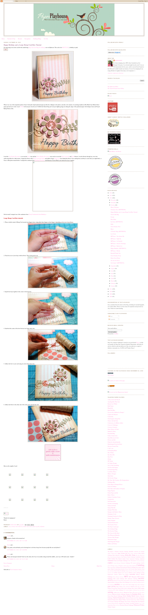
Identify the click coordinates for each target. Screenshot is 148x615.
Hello (112, 224)
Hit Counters (111, 375)
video (143, 603)
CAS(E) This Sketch (17, 526)
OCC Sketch (123, 584)
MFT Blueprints (133, 577)
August (113, 268)
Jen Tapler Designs (112, 463)
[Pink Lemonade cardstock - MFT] (10, 488)
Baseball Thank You (115, 253)
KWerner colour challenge (135, 572)
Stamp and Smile (112, 505)
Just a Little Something (113, 465)
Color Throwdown (132, 560)
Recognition (27, 38)
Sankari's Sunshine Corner (114, 497)
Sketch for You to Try (129, 592)
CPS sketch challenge (135, 563)
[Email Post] (25, 524)
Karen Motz (118, 60)
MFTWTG (110, 580)
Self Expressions (112, 501)
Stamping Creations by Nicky (115, 516)
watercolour (110, 605)
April (112, 278)
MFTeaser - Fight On (116, 238)
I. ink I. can (110, 448)
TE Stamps (121, 601)
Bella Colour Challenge (133, 553)
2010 (111, 291)
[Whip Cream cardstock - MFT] (22, 488)
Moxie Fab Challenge (124, 582)
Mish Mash (110, 476)
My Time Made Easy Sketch (135, 582)
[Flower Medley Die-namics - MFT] (47, 475)
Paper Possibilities (112, 486)
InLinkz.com (6, 507)
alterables (131, 551)
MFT (38, 526)
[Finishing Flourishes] (10, 475)
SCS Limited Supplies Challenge (130, 590)
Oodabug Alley (111, 482)
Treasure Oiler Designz (113, 537)
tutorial (120, 603)
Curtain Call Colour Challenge (129, 565)
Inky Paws (110, 457)
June (112, 273)
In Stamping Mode (112, 450)
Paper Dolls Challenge (139, 584)
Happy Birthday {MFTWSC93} (118, 248)
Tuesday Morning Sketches (113, 603)
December (113, 200)
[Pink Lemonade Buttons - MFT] (10, 500)
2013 (111, 195)
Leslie (8, 554)
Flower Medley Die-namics (42, 156)
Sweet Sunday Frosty (116, 255)
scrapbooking (110, 590)
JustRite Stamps (117, 572)
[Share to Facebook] (32, 525)
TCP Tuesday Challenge (113, 601)
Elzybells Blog (111, 433)
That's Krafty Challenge (129, 601)
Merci (112, 229)
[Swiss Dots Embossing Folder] (22, 500)
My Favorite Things (112, 478)
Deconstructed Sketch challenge (128, 567)
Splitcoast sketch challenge (118, 594)
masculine (132, 574)
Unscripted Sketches (134, 603)
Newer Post (6, 566)
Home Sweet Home (115, 258)
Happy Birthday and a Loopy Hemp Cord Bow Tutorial (124, 212)
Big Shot (138, 555)
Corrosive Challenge (125, 563)
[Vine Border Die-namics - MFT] (35, 475)
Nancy (138, 342)
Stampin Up (129, 594)
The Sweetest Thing (112, 531)
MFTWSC (141, 578)
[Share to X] (30, 525)
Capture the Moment (113, 414)
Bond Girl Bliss (111, 410)
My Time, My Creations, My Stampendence (118, 480)
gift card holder (111, 571)
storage (142, 594)
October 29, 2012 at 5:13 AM (17, 540)
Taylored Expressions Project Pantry (117, 599)
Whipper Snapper (111, 607)
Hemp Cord (57, 158)
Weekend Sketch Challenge (126, 605)
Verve (140, 603)
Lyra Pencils (126, 574)
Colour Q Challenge (140, 560)
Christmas (110, 560)
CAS (9, 526)
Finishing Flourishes (40, 160)
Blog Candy (110, 557)
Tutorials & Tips (11, 38)
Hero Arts (133, 571)
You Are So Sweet (115, 260)
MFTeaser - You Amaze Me (117, 236)
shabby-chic (116, 592)
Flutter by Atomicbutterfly (114, 442)
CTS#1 (21, 106)
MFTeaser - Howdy (115, 251)
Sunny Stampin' (111, 520)
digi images (138, 567)
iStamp (109, 459)
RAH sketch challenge (126, 588)
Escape (112, 217)
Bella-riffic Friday (130, 555)
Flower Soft (128, 569)
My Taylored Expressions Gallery (116, 88)
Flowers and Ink (111, 440)
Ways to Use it (116, 605)
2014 (111, 193)
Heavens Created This (113, 446)
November (113, 202)
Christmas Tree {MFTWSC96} (118, 209)
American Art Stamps (139, 551)
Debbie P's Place (112, 431)
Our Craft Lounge (130, 584)
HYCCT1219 (65, 47)
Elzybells (123, 569)
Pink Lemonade (65, 156)
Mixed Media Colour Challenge (130, 580)
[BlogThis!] (29, 525)
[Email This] (27, 525)
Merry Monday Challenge (118, 577)
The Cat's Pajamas (139, 601)
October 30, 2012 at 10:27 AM (17, 559)
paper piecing (112, 586)
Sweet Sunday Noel (115, 226)
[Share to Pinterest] (33, 525)
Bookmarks (115, 557)
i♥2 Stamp (110, 461)
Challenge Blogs (37, 38)
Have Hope (113, 219)
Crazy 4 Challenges (119, 565)
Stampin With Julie (112, 510)
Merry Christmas (115, 207)
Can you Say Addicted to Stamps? (116, 412)
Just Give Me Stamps (113, 467)
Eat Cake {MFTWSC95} (117, 222)
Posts (111, 316)
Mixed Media (121, 580)
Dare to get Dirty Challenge (114, 567)
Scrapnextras (111, 499)
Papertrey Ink (134, 586)
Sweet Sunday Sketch (129, 596)
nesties (117, 584)
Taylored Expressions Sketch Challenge (135, 599)
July (112, 271)
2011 (111, 289)
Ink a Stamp (111, 452)
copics (110, 562)
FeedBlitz (116, 333)
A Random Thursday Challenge (121, 551)
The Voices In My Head (113, 533)
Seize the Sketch (140, 590)
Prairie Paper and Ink (113, 493)
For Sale (46, 38)
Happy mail (128, 571)
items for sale (110, 572)
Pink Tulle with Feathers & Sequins (116, 488)
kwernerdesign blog (112, 469)
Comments (112, 319)
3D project (110, 551)
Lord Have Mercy (112, 471)
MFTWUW (115, 580)
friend (143, 569)
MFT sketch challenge (118, 578)
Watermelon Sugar (112, 539)
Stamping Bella (136, 594)
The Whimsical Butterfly (114, 535)
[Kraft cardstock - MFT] (35, 488)
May (112, 276)
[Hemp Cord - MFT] (47, 488)
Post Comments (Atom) (16, 569)
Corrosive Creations (112, 427)
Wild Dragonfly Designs (113, 541)
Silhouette (121, 592)
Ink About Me (111, 454)
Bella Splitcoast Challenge (118, 555)
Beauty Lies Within (112, 404)
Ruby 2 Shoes (111, 495)
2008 (111, 296)
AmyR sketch (114, 553)
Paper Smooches (126, 586)
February (113, 283)
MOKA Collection (115, 582)
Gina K (115, 571)
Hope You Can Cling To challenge (37, 47)
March (112, 281)
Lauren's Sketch (118, 574)
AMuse (109, 553)
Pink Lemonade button (39, 158)
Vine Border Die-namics (14, 156)
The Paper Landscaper (113, 526)
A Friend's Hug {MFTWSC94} (118, 231)
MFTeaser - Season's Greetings (118, 243)
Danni (8, 545)
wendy (8, 535)
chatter (124, 559)
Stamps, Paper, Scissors (113, 518)
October (113, 205)
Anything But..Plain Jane (114, 402)
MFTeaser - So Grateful (116, 241)
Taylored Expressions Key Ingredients (135, 598)
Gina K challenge (121, 571)
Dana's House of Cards (113, 429)
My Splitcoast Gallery (113, 86)
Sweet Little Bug (115, 214)
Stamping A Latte (112, 514)
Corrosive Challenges (113, 425)
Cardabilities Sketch (139, 557)
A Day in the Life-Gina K (114, 399)
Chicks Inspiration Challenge (132, 559)
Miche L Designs (112, 474)
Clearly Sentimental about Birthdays (37, 214)
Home (3, 38)
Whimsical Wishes (139, 605)
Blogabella (110, 408)
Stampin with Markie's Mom (114, 512)
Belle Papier (111, 406)
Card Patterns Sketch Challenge (128, 557)
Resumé (20, 38)
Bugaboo (119, 557)
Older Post (99, 566)
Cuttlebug (140, 565)
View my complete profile (115, 73)
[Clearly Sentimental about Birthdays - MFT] (22, 475)
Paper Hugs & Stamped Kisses (115, 484)
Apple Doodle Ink (122, 553)
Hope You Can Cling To (30, 526)
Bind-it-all (142, 555)
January (113, 286)
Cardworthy (110, 416)
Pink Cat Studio (141, 586)
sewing (42, 526)
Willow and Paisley (112, 543)
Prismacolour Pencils (116, 588)
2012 (111, 198)
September (113, 266)
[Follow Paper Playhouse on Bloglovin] (114, 53)
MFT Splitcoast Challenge (131, 578)
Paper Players (119, 586)
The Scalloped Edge (113, 529)
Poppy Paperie (111, 490)
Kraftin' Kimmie (125, 572)
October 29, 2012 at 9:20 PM (17, 550)
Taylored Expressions (113, 522)
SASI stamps (141, 588)
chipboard (142, 559)
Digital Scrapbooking (115, 569)
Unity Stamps (126, 603)
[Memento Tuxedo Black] (35, 500)
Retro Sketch (135, 588)
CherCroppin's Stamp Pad (114, 418)
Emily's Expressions (112, 435)
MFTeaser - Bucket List (116, 246)
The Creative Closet (112, 524)
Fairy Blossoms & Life (113, 438)
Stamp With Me (111, 507)
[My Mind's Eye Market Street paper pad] (47, 500)
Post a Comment (8, 563)
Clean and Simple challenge (121, 560)
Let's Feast (113, 234)
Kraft (28, 156)
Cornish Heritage (116, 563)
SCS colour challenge (118, 590)
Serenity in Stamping (113, 503)
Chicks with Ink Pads (113, 421)
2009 (111, 294)
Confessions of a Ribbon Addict (115, 423)
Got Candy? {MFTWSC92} (117, 263)
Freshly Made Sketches (136, 569)
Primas (109, 588)
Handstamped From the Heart (115, 444)
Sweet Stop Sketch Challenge (115, 596)
